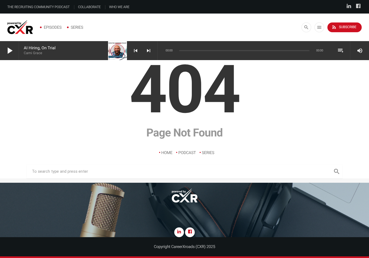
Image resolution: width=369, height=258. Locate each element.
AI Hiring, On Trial (40, 47)
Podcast (187, 152)
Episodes (53, 27)
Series (77, 27)
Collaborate (89, 7)
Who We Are (119, 7)
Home (166, 152)
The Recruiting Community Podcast (38, 7)
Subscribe (343, 27)
